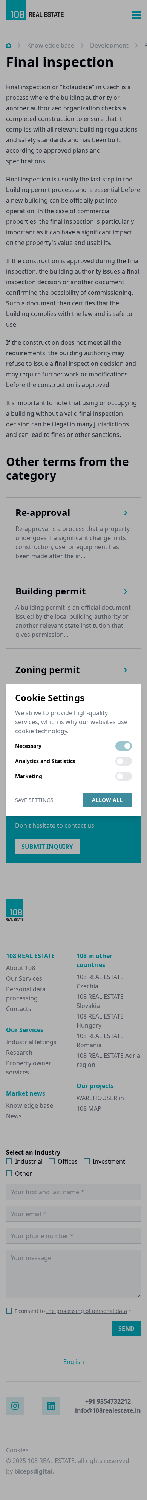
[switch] (123, 746)
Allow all (107, 799)
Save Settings (34, 799)
